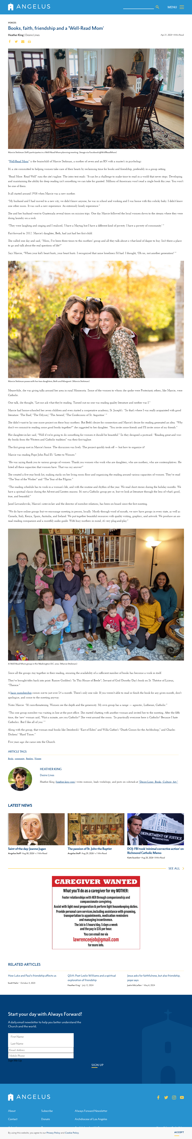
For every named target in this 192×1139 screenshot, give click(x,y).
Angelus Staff (14, 853)
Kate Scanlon (133, 857)
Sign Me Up (15, 1060)
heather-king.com (65, 781)
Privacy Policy (53, 1132)
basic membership (21, 693)
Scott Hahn (13, 983)
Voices (12, 22)
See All (174, 868)
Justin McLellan (134, 985)
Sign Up (98, 1065)
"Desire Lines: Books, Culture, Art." (158, 781)
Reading (29, 758)
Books (10, 758)
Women (37, 758)
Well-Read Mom (18, 161)
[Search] (157, 7)
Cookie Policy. (72, 1132)
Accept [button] (179, 1132)
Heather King (15, 35)
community (20, 758)
